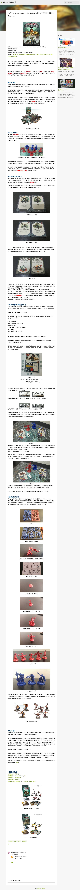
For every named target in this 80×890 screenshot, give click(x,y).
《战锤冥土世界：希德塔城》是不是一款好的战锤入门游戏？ (22, 781)
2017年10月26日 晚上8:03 (22, 856)
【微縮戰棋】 (24, 841)
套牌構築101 (18, 777)
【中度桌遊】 (10, 841)
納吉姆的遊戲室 (9, 2)
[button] (8, 19)
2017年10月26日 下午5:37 (21, 852)
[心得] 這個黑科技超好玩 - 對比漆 (64, 47)
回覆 (12, 862)
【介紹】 (15, 841)
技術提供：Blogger (41, 888)
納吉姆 (16, 856)
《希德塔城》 (11, 777)
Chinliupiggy (14, 852)
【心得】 (19, 841)
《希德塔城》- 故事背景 (13, 774)
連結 (17, 762)
